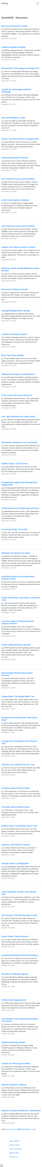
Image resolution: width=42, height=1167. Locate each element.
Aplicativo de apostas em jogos (15, 553)
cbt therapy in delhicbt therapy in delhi (19, 915)
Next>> (30, 1129)
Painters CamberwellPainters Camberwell (21, 1110)
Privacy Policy (14, 1145)
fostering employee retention (15, 158)
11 (26, 1129)
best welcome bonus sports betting (18, 179)
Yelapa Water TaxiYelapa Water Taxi (17, 696)
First (7, 1129)
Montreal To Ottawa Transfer (14, 289)
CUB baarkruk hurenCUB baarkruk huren (20, 508)
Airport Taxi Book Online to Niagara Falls (20, 139)
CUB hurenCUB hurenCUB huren (16, 395)
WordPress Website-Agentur (15, 974)
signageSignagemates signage (15, 310)
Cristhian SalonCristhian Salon (15, 788)
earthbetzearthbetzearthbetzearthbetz (19, 955)
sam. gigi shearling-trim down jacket (18, 416)
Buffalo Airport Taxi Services (14, 463)
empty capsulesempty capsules (16, 644)
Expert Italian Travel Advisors (15, 936)
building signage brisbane (13, 47)
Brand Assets (14, 1153)
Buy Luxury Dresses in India (14, 26)
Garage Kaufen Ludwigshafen (15, 863)
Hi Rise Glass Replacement (13, 1000)
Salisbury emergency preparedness (18, 374)
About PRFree (14, 1141)
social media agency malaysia (15, 200)
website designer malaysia (13, 1084)
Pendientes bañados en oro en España (19, 442)
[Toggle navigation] (37, 3)
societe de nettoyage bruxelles (15, 1063)
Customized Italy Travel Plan (14, 529)
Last (34, 1129)
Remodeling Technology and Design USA (20, 68)
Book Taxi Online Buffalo (12, 355)
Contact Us (13, 1157)
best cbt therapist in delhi (13, 118)
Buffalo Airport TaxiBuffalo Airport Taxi (19, 826)
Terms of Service (15, 1149)
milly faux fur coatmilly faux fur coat (17, 764)
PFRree (5, 3)
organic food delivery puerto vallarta (18, 247)
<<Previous (13, 1129)
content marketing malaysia (14, 334)
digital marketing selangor (13, 1042)
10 (24, 1129)
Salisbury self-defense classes (15, 844)
